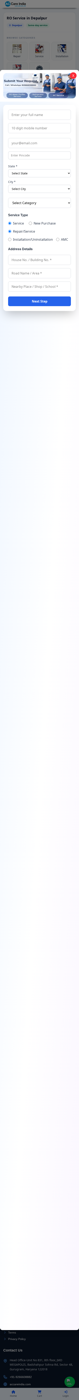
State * (12, 166)
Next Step (39, 301)
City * (12, 182)
